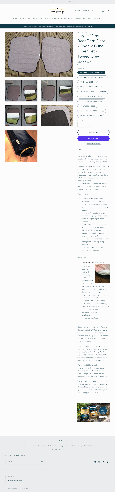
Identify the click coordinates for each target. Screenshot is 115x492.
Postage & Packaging (55, 446)
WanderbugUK (15, 488)
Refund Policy (77, 446)
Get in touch (23, 446)
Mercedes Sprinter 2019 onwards (92, 77)
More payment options (94, 143)
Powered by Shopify (26, 488)
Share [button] (81, 150)
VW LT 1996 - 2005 (87, 106)
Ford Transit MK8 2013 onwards (92, 96)
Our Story (41, 446)
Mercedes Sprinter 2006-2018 (91, 72)
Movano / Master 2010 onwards (92, 111)
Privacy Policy (89, 446)
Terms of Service (57, 449)
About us (33, 446)
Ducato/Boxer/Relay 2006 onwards (93, 92)
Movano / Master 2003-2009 (91, 116)
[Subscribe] (41, 461)
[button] (23, 18)
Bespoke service (97, 381)
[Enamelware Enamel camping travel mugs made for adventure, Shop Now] (93, 421)
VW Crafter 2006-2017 (89, 82)
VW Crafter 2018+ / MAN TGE (91, 87)
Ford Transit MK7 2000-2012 (91, 101)
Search (67, 446)
